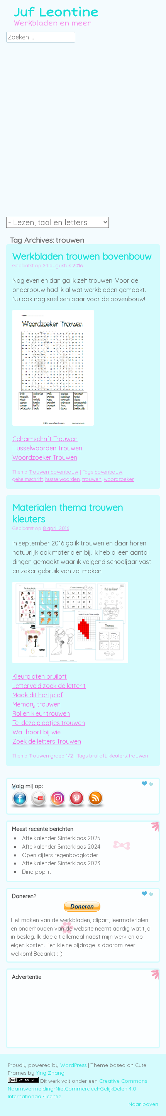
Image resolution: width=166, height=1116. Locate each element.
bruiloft (97, 755)
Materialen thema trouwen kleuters (67, 513)
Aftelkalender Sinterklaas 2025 (61, 838)
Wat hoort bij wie (36, 732)
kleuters (117, 755)
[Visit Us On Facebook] (19, 806)
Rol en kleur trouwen (41, 713)
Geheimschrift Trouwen (45, 439)
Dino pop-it (36, 871)
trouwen (92, 479)
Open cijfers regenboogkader (60, 855)
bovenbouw (108, 472)
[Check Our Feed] (95, 806)
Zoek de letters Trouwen (46, 741)
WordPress (73, 1065)
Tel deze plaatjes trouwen (48, 723)
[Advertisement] (83, 132)
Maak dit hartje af (37, 695)
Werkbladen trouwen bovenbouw (82, 256)
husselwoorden (62, 479)
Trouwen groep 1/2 (51, 755)
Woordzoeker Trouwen (44, 457)
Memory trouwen (36, 704)
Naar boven (143, 1104)
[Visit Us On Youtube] (38, 806)
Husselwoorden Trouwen (47, 448)
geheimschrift (27, 479)
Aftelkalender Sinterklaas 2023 (61, 863)
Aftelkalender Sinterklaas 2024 (61, 846)
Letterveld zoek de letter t (49, 686)
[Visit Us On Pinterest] (76, 806)
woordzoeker (119, 479)
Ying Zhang (50, 1073)
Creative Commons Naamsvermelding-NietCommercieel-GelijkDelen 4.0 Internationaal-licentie (77, 1088)
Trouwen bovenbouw (53, 472)
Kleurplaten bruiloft (39, 676)
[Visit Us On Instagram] (57, 806)
